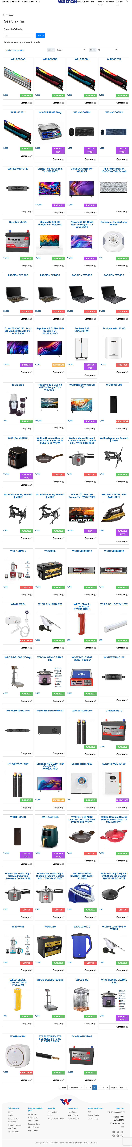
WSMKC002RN (81, 112)
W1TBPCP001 (18, 817)
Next (114, 1087)
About (10, 1115)
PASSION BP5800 (18, 275)
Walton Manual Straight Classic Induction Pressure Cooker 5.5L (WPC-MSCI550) (18, 877)
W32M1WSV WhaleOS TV (82, 386)
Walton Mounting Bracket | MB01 (114, 439)
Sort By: (51, 49)
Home (10, 1112)
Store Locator (33, 1120)
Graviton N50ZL (18, 222)
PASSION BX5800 (114, 275)
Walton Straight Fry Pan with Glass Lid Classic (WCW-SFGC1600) (114, 876)
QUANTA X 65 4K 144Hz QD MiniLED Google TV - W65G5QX (18, 331)
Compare (25, 102)
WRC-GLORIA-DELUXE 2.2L (114, 981)
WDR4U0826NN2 (82, 551)
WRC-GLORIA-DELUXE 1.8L (50, 658)
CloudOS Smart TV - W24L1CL (82, 170)
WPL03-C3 (82, 979)
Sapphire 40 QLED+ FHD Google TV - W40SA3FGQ (50, 766)
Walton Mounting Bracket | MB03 (50, 495)
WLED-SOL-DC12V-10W (114, 604)
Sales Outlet (32, 1117)
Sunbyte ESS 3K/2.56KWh (82, 329)
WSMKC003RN (114, 112)
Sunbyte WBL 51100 (114, 328)
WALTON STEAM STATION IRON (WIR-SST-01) (82, 876)
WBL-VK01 (18, 926)
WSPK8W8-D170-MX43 (50, 710)
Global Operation (14, 1125)
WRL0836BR (50, 59)
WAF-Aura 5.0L (50, 817)
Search (11, 15)
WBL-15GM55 (18, 551)
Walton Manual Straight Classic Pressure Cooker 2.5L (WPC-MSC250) (82, 440)
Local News (72, 1112)
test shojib (18, 385)
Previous (73, 1087)
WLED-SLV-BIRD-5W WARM (114, 927)
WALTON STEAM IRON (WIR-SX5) (114, 495)
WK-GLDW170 (82, 926)
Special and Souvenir (56, 1118)
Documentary (93, 1118)
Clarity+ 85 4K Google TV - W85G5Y (50, 170)
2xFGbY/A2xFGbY (82, 710)
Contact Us (32, 1114)
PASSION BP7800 (50, 275)
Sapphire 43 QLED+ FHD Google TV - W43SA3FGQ (50, 331)
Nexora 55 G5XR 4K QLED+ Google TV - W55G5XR (82, 224)
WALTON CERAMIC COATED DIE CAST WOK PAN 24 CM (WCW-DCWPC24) (82, 821)
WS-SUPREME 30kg (50, 112)
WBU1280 (50, 926)
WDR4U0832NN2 (114, 551)
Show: (92, 49)
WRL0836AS (18, 59)
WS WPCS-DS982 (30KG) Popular (82, 658)
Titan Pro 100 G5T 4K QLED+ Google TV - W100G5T (50, 387)
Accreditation (13, 1131)
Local (50, 1115)
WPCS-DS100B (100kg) (18, 657)
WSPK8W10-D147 (18, 168)
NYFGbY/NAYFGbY (18, 763)
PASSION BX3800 (82, 275)
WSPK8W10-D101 (114, 657)
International (53, 1112)
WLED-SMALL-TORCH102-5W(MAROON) (82, 606)
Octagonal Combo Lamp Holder (114, 223)
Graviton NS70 (114, 710)
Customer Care (34, 1124)
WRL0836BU (82, 59)
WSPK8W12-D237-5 (18, 710)
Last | (123, 1087)
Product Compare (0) (14, 50)
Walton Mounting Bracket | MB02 (18, 495)
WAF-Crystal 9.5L (18, 438)
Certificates (12, 1128)
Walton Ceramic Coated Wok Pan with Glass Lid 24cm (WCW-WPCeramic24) (114, 821)
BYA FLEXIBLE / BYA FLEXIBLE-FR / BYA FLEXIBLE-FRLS (50, 1039)
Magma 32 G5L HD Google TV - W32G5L (50, 223)
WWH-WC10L (18, 1036)
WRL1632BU (18, 112)
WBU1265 (50, 551)
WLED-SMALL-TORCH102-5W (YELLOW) (18, 982)
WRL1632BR (114, 59)
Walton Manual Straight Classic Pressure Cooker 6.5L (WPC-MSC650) (50, 876)
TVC (89, 1112)
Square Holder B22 (82, 763)
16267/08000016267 (116, 1112)
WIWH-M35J (18, 604)
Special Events (93, 1115)
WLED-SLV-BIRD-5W (50, 604)
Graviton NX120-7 (82, 1036)
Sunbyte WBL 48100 (114, 763)
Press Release (73, 1118)
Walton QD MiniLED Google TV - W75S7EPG (82, 495)
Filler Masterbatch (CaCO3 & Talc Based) (114, 170)
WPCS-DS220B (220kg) (50, 979)
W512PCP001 (114, 385)
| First (63, 1087)
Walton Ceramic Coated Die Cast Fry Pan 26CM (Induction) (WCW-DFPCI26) (50, 442)
